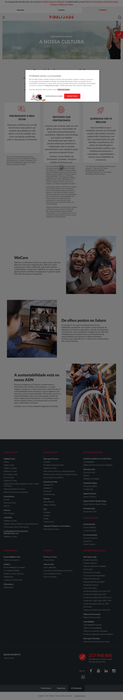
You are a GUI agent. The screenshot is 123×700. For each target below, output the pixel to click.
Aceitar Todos (72, 96)
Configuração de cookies (54, 96)
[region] (62, 86)
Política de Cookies (64, 89)
